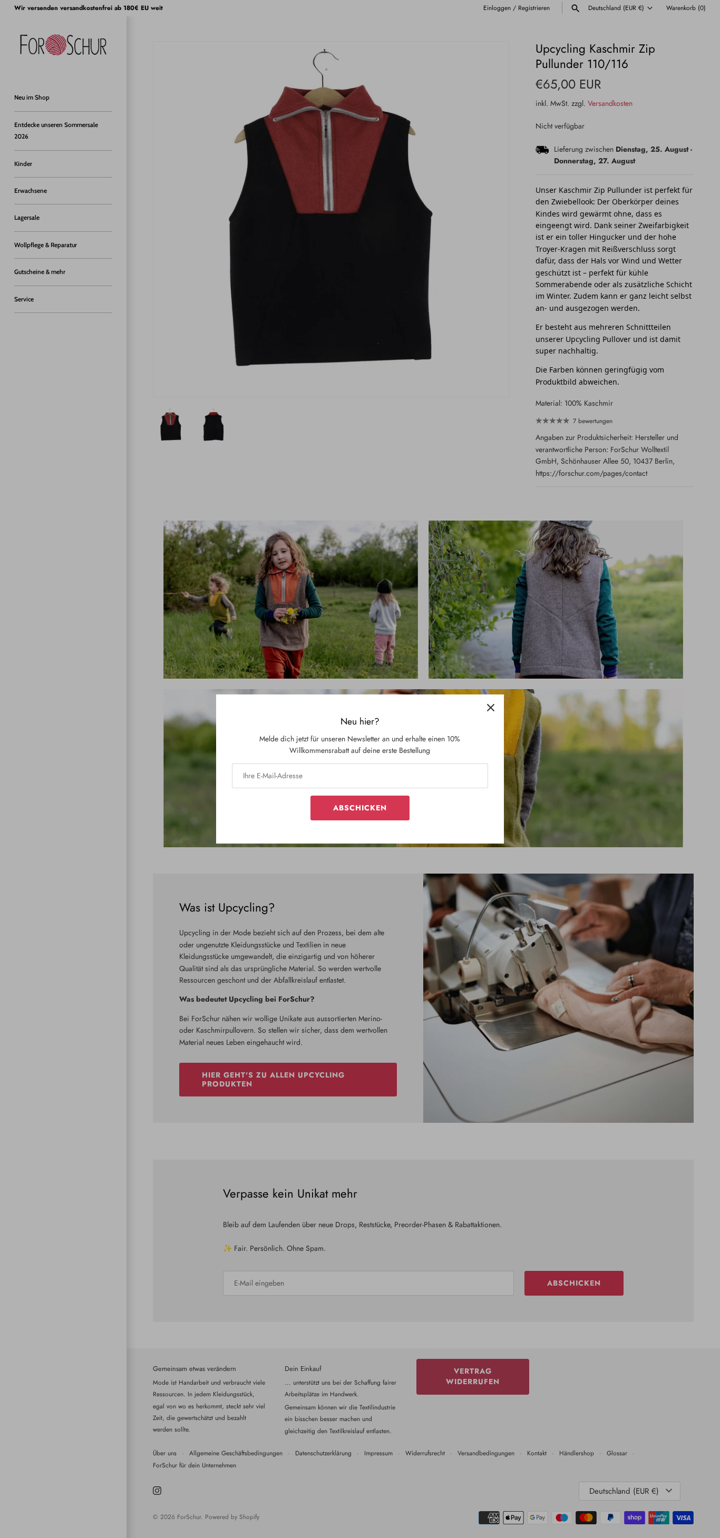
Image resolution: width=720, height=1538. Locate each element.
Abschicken (360, 807)
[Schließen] (490, 707)
